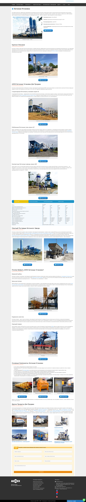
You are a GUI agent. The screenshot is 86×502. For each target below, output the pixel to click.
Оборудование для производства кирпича (42, 441)
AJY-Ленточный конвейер (48, 201)
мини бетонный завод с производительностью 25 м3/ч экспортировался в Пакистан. (38, 233)
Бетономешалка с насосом (39, 427)
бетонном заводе (26, 370)
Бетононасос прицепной (17, 427)
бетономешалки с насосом (66, 409)
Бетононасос (27, 4)
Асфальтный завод (37, 4)
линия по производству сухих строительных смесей (62, 410)
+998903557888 (58, 486)
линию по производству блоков (55, 411)
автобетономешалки (41, 411)
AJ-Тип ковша (17, 201)
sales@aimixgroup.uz (59, 481)
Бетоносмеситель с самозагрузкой (38, 488)
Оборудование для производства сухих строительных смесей (63, 442)
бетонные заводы (55, 50)
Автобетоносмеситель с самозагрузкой (21, 441)
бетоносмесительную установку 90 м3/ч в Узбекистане (21, 235)
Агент (69, 4)
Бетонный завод (20, 4)
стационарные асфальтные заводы (20, 410)
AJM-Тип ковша (61, 201)
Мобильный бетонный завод (37, 481)
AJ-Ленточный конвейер (33, 201)
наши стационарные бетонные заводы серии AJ (28, 95)
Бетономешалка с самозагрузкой (49, 4)
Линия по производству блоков (38, 489)
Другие (58, 4)
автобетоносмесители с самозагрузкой (22, 411)
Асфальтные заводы (36, 486)
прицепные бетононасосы (42, 409)
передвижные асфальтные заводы (39, 410)
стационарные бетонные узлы (66, 276)
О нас (64, 4)
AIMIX (52, 326)
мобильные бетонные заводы (37, 277)
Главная (13, 4)
